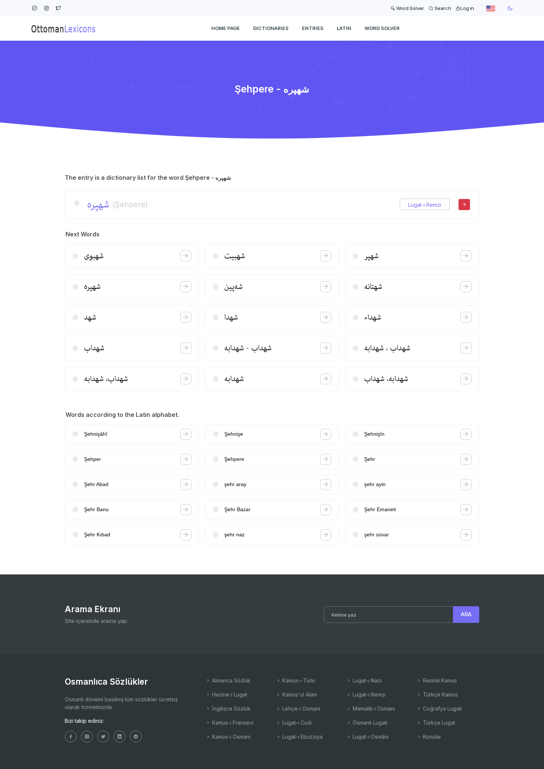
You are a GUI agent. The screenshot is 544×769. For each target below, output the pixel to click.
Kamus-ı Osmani (231, 736)
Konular (431, 736)
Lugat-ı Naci (366, 680)
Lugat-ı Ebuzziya (302, 736)
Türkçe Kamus (440, 694)
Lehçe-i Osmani (300, 708)
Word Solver (409, 8)
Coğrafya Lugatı (442, 708)
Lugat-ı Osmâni (370, 736)
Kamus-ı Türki (298, 680)
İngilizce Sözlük (231, 708)
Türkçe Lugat (438, 722)
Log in (467, 8)
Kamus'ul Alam (299, 694)
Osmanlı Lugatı (369, 722)
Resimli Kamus (439, 680)
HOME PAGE (225, 28)
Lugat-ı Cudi (296, 722)
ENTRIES (312, 28)
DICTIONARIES (271, 28)
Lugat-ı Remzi (424, 205)
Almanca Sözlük (231, 680)
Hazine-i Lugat (229, 694)
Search (442, 8)
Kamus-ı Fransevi (232, 722)
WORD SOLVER (382, 28)
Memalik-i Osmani (373, 708)
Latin (344, 28)
